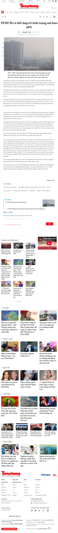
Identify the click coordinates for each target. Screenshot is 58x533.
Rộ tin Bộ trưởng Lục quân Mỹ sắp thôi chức (50, 433)
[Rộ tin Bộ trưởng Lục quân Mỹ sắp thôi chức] (51, 426)
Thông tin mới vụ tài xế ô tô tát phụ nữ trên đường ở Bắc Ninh (30, 253)
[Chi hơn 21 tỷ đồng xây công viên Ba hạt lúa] (6, 246)
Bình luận (3, 56)
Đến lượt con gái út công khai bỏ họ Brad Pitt (9, 384)
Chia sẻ (3, 47)
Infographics (17, 482)
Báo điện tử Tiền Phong (29, 6)
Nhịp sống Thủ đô (28, 495)
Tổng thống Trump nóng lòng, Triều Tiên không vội (47, 410)
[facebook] (53, 1)
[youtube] (56, 1)
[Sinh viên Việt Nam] (45, 475)
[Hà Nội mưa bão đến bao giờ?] (18, 246)
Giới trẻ (37, 12)
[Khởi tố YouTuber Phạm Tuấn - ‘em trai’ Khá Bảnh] (10, 346)
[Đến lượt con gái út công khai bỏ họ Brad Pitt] (10, 375)
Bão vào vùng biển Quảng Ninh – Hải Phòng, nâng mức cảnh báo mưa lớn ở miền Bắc (18, 272)
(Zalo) (41, 501)
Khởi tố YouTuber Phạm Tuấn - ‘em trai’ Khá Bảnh (8, 355)
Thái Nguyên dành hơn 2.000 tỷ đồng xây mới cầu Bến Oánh (30, 291)
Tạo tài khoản (16, 215)
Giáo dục (3, 492)
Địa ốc (22, 12)
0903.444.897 (6, 510)
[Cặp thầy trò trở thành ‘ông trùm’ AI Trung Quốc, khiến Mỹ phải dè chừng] (7, 426)
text (43, 16)
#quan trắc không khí (43, 190)
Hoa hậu (26, 492)
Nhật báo (15, 479)
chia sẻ (40, 16)
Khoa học (15, 492)
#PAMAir (32, 190)
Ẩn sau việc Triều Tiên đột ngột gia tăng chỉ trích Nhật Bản (9, 412)
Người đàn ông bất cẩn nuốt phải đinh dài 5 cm (47, 458)
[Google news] (49, 510)
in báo (47, 16)
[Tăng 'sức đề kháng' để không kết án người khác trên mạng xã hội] (18, 284)
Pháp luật (42, 12)
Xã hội (6, 12)
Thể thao (48, 12)
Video (3, 479)
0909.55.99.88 (36, 501)
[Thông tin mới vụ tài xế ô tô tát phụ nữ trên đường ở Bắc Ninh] (30, 246)
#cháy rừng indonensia (20, 190)
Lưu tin (3, 51)
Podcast (38, 479)
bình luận (50, 16)
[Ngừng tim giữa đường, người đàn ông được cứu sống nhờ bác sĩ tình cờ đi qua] (29, 449)
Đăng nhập (6, 215)
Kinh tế (11, 12)
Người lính (54, 12)
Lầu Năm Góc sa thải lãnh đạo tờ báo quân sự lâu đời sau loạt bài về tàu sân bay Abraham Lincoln (29, 414)
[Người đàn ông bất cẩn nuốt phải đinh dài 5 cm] (48, 449)
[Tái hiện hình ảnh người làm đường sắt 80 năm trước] (6, 284)
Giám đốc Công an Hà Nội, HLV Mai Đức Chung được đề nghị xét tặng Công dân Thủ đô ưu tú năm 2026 (6, 273)
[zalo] (44, 510)
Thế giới (32, 12)
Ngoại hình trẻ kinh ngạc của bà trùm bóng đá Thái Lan (47, 385)
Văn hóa (26, 490)
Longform (4, 482)
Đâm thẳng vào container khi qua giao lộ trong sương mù (26, 209)
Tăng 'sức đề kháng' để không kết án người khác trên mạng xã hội (17, 292)
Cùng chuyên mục (9, 240)
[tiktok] (40, 511)
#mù (48, 187)
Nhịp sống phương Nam (41, 495)
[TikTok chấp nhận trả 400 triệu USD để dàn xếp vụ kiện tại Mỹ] (22, 426)
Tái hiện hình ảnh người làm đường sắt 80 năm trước (6, 290)
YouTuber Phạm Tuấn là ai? (27, 354)
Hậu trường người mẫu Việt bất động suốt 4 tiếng (28, 384)
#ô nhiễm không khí (10, 187)
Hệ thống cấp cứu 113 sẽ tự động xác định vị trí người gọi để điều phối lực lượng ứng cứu (9, 461)
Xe (13, 490)
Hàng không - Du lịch (6, 495)
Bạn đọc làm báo (10, 529)
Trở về (3, 60)
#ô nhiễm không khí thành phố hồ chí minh (32, 187)
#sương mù (7, 190)
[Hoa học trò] (55, 475)
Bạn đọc (37, 492)
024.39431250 (6, 503)
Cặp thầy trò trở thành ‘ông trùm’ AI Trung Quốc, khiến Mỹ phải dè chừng (7, 434)
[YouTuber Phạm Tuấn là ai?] (29, 346)
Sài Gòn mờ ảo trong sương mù (16, 202)
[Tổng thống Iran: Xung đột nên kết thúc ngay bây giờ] (36, 426)
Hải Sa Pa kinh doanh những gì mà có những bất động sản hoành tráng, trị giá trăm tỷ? (47, 358)
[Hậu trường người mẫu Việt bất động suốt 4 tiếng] (29, 375)
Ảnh (25, 479)
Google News (54, 16)
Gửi (50, 224)
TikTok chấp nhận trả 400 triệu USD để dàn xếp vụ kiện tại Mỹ (22, 434)
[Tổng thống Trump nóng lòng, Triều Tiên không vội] (48, 401)
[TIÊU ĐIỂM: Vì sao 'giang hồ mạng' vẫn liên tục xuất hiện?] (30, 262)
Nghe (3, 43)
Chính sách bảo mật (15, 516)
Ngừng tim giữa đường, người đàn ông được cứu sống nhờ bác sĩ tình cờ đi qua (28, 461)
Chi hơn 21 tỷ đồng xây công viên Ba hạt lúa (6, 251)
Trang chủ (2, 12)
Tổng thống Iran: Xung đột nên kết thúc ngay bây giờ (36, 433)
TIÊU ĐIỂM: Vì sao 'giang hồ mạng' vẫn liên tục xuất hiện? (30, 270)
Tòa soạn (4, 499)
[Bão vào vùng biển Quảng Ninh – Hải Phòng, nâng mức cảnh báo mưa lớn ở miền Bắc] (18, 262)
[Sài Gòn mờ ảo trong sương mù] (49, 203)
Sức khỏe (27, 12)
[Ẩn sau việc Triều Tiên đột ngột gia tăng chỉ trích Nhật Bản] (10, 401)
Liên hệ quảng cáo (36, 499)
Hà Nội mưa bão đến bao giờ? (17, 251)
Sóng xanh (16, 12)
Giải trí (6, 368)
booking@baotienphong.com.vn (40, 503)
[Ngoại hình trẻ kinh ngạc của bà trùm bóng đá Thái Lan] (48, 375)
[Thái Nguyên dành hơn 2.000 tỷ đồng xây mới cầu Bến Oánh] (30, 284)
